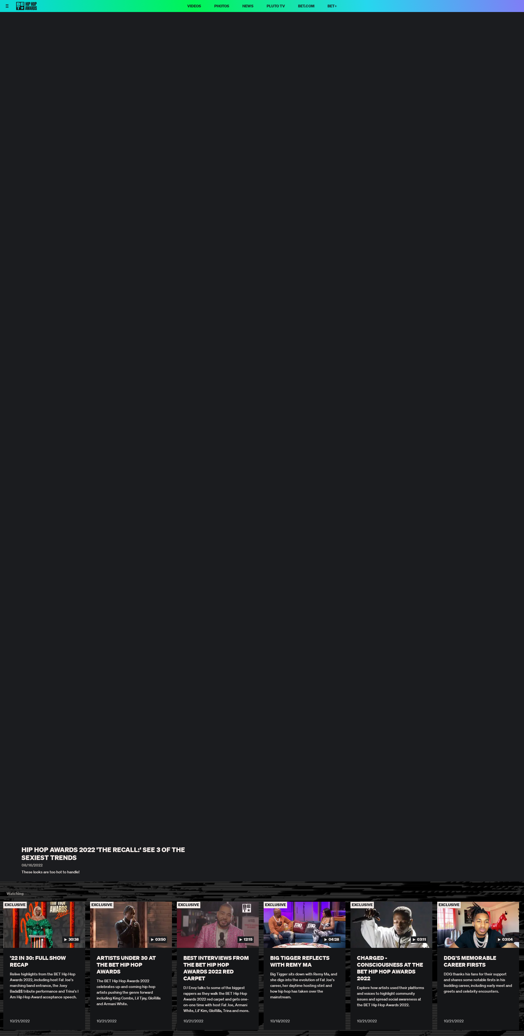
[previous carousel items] (11, 936)
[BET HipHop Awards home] (26, 8)
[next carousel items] (513, 936)
